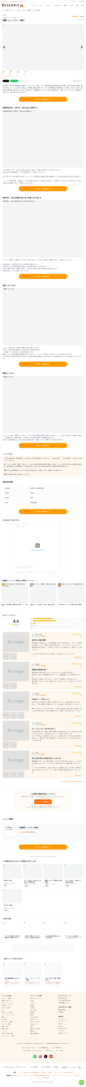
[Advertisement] (43, 947)
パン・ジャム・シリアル (8, 1014)
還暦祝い (32, 1012)
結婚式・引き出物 (35, 1028)
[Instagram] (40, 1056)
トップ (3, 10)
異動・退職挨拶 (34, 1033)
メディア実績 (59, 1050)
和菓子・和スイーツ (11, 10)
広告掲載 (49, 1072)
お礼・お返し (33, 1010)
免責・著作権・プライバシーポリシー (33, 1050)
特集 (65, 5)
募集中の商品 (62, 1009)
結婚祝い (32, 1005)
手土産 (32, 1000)
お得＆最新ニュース (63, 1002)
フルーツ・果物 (6, 1024)
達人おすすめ (58, 5)
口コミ (80, 19)
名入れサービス (34, 1024)
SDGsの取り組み (68, 1072)
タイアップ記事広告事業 (43, 1077)
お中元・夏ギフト (63, 1028)
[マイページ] (82, 5)
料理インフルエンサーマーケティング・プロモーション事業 (63, 1075)
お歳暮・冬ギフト (63, 1033)
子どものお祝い (34, 1017)
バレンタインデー (63, 1019)
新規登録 (82, 1)
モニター (71, 5)
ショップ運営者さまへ (43, 1047)
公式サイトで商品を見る (42, 99)
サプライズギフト (35, 1021)
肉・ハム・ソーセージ (8, 1003)
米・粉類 (4, 1019)
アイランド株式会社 (23, 1072)
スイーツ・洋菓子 (6, 998)
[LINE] (35, 1056)
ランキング (48, 5)
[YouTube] (51, 1056)
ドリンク (4, 1031)
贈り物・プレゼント (35, 998)
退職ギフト (33, 1031)
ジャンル (33, 5)
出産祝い (32, 1007)
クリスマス (61, 1030)
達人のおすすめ (62, 998)
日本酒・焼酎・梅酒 (7, 1033)
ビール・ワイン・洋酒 (8, 1035)
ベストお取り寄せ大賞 (64, 1000)
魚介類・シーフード (7, 1005)
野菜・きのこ (5, 1026)
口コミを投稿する (44, 802)
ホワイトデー (62, 1021)
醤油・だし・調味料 (7, 1012)
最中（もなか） (22, 10)
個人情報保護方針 (35, 1072)
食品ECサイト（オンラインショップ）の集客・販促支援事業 (29, 1075)
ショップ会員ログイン (57, 1047)
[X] (45, 1056)
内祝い (32, 1026)
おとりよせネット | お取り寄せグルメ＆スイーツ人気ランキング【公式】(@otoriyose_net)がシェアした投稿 (44, 572)
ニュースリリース (57, 1072)
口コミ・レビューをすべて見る (72, 781)
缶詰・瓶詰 (5, 1028)
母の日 (60, 1023)
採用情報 (43, 1072)
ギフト (41, 5)
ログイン (75, 1)
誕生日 (32, 1014)
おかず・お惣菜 (6, 1007)
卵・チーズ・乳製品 (7, 1021)
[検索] (77, 5)
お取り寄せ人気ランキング (65, 995)
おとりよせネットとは (28, 1047)
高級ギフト (33, 1019)
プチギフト (33, 1003)
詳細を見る (78, 657)
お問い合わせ (49, 1050)
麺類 (3, 1017)
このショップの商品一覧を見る (28, 832)
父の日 (60, 1026)
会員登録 (60, 1012)
